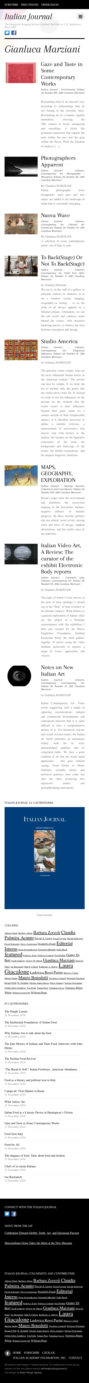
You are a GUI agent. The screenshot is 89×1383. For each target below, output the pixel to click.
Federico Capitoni (46, 955)
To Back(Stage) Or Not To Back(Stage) (62, 260)
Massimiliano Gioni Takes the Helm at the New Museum (38, 1243)
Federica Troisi (30, 955)
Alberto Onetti (11, 933)
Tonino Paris (42, 987)
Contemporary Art (52, 173)
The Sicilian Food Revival (20, 1058)
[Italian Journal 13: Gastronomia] (45, 858)
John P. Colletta (31, 966)
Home (17, 1352)
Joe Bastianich (17, 966)
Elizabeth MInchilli (47, 949)
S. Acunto (23, 983)
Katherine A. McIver (48, 966)
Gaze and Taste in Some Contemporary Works (62, 74)
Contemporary (48, 682)
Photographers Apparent (58, 161)
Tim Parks (31, 987)
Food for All (12, 1144)
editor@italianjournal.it (54, 1368)
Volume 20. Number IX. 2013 (69, 353)
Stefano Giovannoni (73, 983)
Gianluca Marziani (74, 92)
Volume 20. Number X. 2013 (57, 276)
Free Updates (29, 4)
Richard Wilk (11, 983)
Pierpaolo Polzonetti (76, 978)
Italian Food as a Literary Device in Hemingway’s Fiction (39, 1112)
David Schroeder (12, 944)
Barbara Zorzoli (46, 932)
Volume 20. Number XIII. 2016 (63, 91)
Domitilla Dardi (47, 944)
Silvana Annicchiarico (39, 983)
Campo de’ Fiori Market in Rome (24, 1091)
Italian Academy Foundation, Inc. (39, 1357)
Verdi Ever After (74, 273)
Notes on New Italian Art (57, 670)
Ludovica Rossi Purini (46, 972)
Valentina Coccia (56, 987)
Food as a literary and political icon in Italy (30, 1080)
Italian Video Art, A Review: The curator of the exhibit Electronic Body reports (62, 558)
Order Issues (50, 4)
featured (13, 954)
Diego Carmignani (28, 944)
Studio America (59, 341)
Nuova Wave (55, 215)
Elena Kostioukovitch (27, 949)
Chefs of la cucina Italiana (20, 1166)
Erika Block (62, 949)
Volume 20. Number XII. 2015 (69, 176)
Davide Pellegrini (75, 938)
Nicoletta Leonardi (57, 978)
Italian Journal (49, 89)
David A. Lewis (43, 938)
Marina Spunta (11, 978)
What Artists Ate (15, 1102)
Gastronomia (68, 89)
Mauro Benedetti (33, 977)
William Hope (39, 992)
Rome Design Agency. (31, 1372)
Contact (75, 1357)
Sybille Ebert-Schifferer (15, 987)
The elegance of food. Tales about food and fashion (35, 1155)
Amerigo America (74, 486)
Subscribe (11, 4)
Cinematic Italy (74, 577)
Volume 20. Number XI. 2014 (69, 227)
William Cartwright (21, 992)
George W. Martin (34, 960)
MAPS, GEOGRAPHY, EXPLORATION (58, 473)
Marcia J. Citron (71, 972)
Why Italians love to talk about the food (28, 1033)
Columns (79, 170)
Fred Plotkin (59, 955)
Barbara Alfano (25, 933)
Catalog (48, 1352)
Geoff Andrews (18, 960)
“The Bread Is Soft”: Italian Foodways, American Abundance (41, 1069)
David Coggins (59, 938)
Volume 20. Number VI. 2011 (57, 686)
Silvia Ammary (57, 983)
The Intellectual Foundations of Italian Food (31, 1022)
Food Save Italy (14, 1134)
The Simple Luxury (16, 1011)
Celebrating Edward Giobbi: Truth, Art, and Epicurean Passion (42, 1233)
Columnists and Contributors (56, 489)
